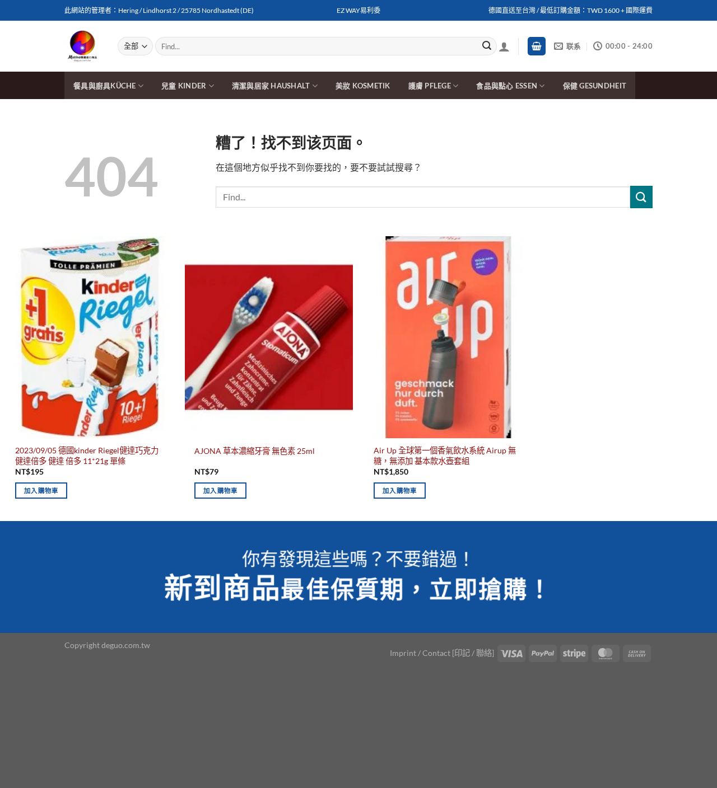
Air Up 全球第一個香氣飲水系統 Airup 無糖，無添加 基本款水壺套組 (445, 455)
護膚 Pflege (429, 85)
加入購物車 (41, 490)
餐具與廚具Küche (104, 85)
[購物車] (537, 46)
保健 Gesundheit (594, 85)
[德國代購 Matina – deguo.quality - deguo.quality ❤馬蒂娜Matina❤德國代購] (82, 46)
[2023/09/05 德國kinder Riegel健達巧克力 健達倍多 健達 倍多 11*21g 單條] (90, 337)
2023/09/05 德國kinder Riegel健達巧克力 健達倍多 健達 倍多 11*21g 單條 (87, 455)
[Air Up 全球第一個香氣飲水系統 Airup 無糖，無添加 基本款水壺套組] (448, 337)
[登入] (504, 46)
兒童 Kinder (183, 85)
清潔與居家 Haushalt (271, 85)
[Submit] (486, 46)
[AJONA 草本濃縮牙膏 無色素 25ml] (269, 337)
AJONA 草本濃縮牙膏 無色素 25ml (254, 451)
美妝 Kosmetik (363, 85)
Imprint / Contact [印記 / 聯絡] (442, 653)
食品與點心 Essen (506, 85)
